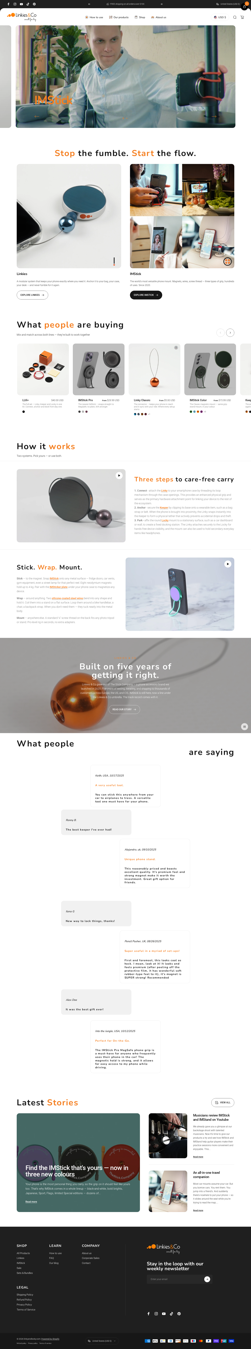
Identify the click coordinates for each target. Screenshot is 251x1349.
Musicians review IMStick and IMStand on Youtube (211, 1117)
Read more (31, 1201)
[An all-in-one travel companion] (168, 1191)
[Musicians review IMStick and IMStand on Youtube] (168, 1135)
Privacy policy (33, 1343)
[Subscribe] (207, 1279)
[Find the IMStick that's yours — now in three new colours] (78, 1162)
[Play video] (71, 505)
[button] (119, 475)
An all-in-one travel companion (206, 1175)
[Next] (161, 4)
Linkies (20, 1258)
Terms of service (45, 1343)
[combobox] (230, 4)
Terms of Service (26, 1309)
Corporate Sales (90, 1258)
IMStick (21, 1263)
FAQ (51, 1258)
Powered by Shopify (50, 1339)
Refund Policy (24, 1299)
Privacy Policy (24, 1304)
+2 (205, 412)
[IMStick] (182, 216)
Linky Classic (142, 400)
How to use (55, 1253)
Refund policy (21, 1343)
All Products (23, 1253)
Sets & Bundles (25, 1272)
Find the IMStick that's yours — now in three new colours (76, 1171)
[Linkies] (69, 216)
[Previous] (89, 4)
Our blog (53, 1263)
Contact (86, 1263)
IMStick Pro (85, 400)
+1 (149, 414)
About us (87, 1253)
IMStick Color (198, 400)
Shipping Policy (25, 1294)
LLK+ (25, 400)
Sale (19, 1268)
